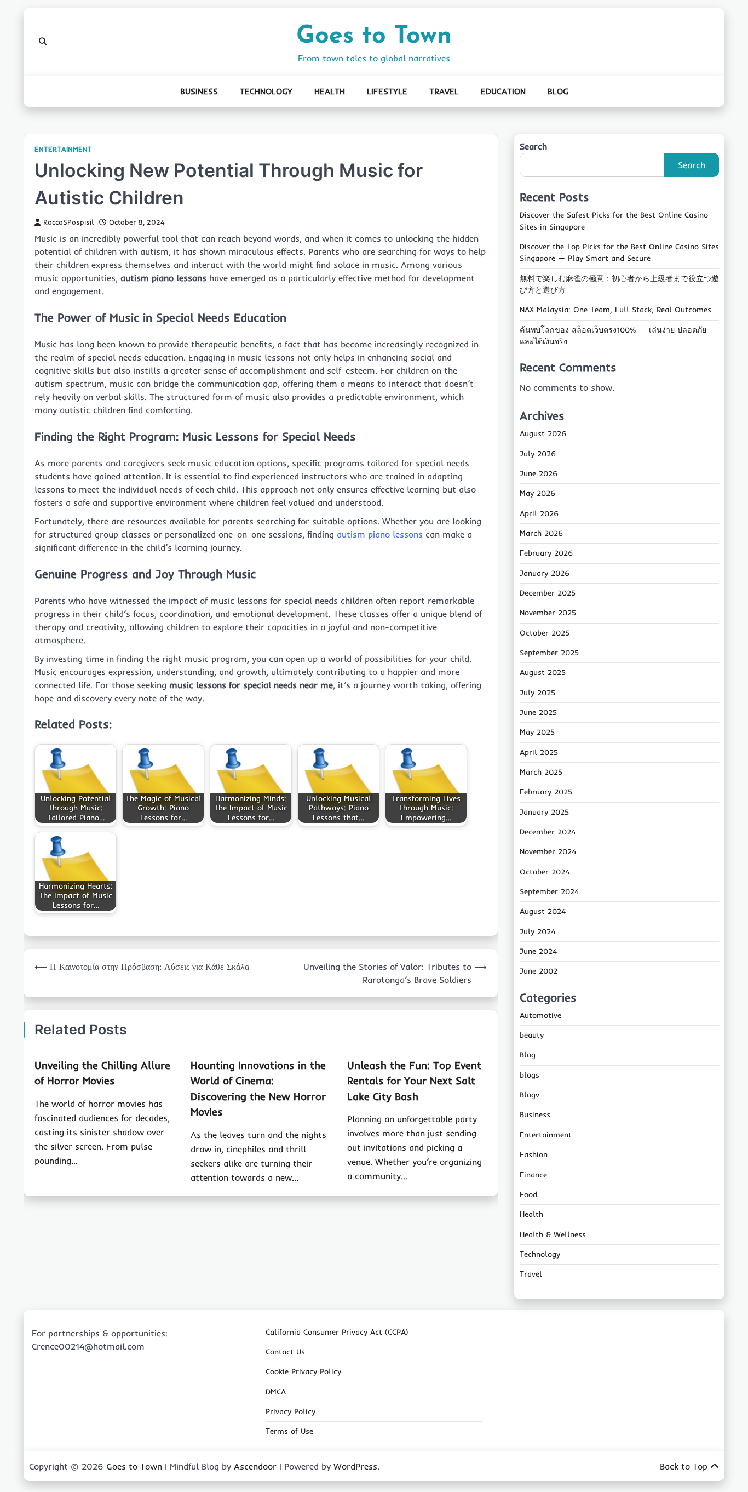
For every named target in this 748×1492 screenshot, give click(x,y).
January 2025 (544, 812)
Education (503, 91)
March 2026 (541, 533)
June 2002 (538, 971)
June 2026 (538, 473)
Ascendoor (255, 1466)
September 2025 (549, 653)
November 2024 (548, 851)
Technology (266, 91)
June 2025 (538, 712)
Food (528, 1194)
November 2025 (548, 613)
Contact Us (285, 1352)
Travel (444, 91)
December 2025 (548, 593)
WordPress (355, 1466)
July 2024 (537, 931)
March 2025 (541, 772)
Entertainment (63, 149)
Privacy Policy (290, 1411)
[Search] (42, 41)
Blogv (529, 1095)
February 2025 (546, 792)
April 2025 (539, 752)
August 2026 (543, 433)
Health (329, 91)
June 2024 (538, 951)
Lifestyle (387, 91)
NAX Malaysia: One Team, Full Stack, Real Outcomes (615, 310)
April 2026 (539, 513)
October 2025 (544, 633)
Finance (533, 1175)
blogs (529, 1075)
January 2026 (544, 573)
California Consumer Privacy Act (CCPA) (337, 1332)
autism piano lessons (380, 534)
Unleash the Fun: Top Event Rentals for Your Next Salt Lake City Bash (414, 1081)
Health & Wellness (553, 1234)
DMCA (276, 1392)
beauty (532, 1035)
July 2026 (538, 454)
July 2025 (537, 693)
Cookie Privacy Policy (303, 1371)
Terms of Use (289, 1431)
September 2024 (549, 891)
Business (199, 91)
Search (533, 146)
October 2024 (544, 872)
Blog (558, 91)
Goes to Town (374, 36)
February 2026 (546, 553)
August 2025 (543, 672)
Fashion (534, 1154)
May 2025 (537, 732)
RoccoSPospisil (68, 222)
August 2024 (543, 911)
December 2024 (548, 832)
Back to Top (683, 1466)
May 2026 (537, 493)
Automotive (540, 1015)
